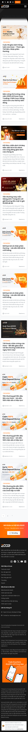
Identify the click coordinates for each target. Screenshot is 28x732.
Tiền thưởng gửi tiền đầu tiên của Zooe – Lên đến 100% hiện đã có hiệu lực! (13, 398)
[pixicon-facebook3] (15, 561)
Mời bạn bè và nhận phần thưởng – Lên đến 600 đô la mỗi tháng (14, 248)
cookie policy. (20, 729)
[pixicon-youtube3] (21, 561)
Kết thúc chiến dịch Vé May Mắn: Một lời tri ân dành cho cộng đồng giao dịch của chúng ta (14, 148)
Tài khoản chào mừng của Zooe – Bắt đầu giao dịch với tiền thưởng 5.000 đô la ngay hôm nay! (14, 346)
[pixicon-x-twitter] (18, 561)
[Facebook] (2, 2)
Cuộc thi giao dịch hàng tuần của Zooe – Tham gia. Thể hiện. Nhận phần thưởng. (14, 48)
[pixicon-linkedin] (25, 561)
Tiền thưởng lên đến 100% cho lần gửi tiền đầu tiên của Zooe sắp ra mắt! (13, 488)
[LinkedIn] (10, 2)
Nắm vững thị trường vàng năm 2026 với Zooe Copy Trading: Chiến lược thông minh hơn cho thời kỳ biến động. (14, 98)
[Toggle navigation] (25, 6)
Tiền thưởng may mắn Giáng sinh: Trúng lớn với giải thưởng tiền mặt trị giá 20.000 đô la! (13, 200)
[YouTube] (8, 2)
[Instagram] (13, 2)
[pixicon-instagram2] (11, 561)
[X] (5, 2)
